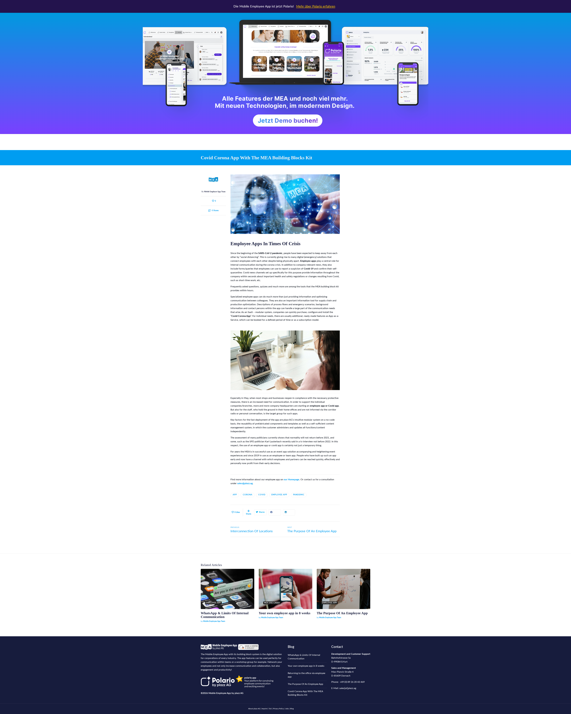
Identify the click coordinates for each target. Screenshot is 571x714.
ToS (270, 709)
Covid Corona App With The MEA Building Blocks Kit (305, 693)
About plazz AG (254, 709)
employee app (279, 495)
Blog (291, 646)
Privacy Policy (278, 709)
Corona (247, 495)
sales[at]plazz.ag (347, 688)
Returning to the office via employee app (306, 675)
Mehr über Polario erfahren (315, 6)
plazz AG (239, 693)
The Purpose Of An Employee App (342, 613)
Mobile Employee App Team (214, 192)
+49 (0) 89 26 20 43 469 (352, 682)
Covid (261, 495)
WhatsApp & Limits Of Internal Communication (304, 657)
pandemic (298, 495)
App (235, 495)
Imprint (264, 709)
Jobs (287, 709)
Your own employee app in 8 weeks (284, 613)
